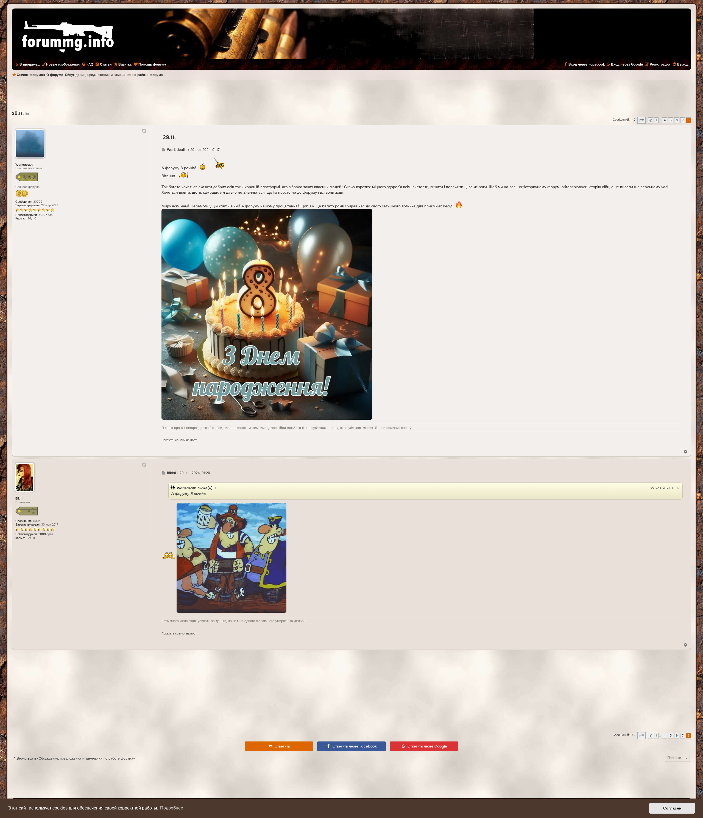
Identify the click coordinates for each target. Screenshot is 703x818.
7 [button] (683, 120)
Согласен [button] (672, 808)
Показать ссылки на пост (179, 440)
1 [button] (656, 120)
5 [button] (671, 120)
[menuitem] (87, 64)
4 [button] (665, 120)
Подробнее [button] (171, 808)
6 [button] (677, 120)
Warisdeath (186, 488)
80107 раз (45, 214)
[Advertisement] (351, 95)
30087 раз (45, 534)
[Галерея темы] (27, 113)
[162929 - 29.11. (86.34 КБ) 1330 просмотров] (266, 314)
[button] (641, 120)
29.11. (18, 113)
